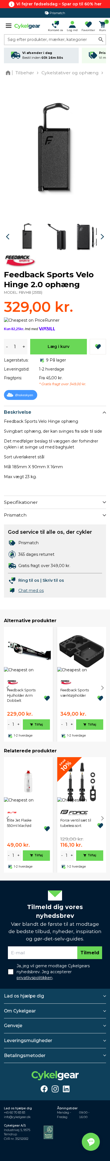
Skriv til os (53, 580)
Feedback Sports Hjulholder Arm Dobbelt (21, 695)
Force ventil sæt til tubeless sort (75, 822)
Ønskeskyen (24, 395)
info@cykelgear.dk (17, 1117)
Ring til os (28, 580)
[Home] (9, 72)
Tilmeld (89, 952)
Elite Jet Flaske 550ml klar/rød (19, 822)
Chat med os (31, 590)
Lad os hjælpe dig (24, 996)
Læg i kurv (58, 346)
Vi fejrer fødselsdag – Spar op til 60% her (59, 3)
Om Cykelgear (20, 1011)
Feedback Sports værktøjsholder (74, 692)
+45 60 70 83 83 (14, 1112)
